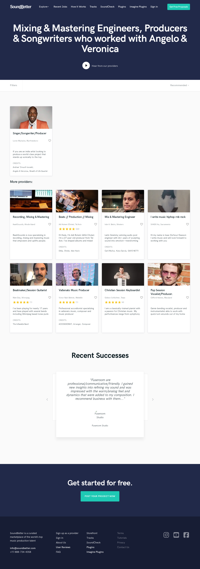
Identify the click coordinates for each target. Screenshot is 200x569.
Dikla (61, 251)
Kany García (121, 251)
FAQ (58, 552)
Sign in (154, 6)
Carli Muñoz (110, 251)
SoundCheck (107, 6)
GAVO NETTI (133, 251)
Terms (120, 533)
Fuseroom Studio (100, 425)
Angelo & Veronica (20, 171)
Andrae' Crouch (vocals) (23, 167)
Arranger (77, 324)
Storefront (92, 533)
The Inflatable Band (21, 324)
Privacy (121, 542)
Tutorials (122, 537)
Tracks (93, 6)
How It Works (78, 6)
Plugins (122, 6)
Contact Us (123, 547)
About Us (61, 542)
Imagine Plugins (138, 6)
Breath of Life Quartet (39, 171)
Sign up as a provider (67, 533)
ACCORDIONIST (65, 324)
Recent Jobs (60, 6)
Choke (67, 251)
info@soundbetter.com (22, 548)
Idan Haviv (75, 251)
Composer (86, 324)
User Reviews (63, 547)
